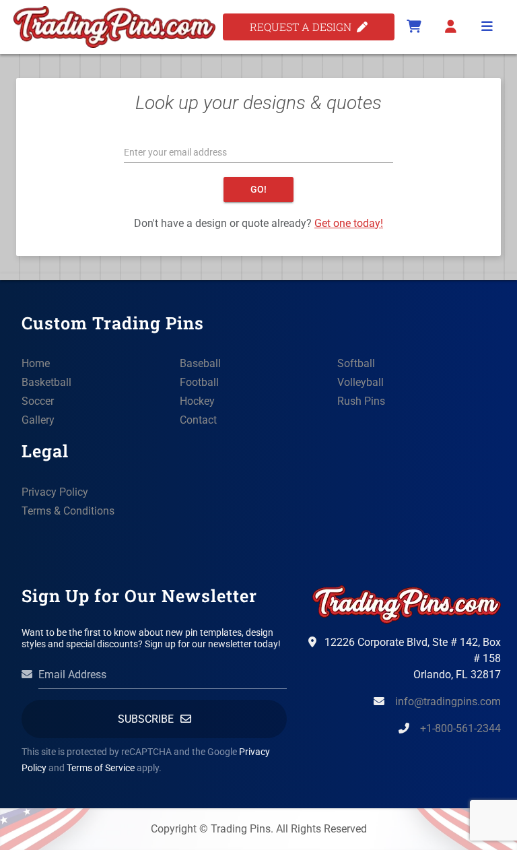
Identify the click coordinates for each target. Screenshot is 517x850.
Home (36, 363)
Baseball (200, 363)
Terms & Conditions (68, 510)
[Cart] (414, 27)
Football (199, 382)
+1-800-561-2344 (460, 728)
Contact (198, 420)
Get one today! (348, 223)
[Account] (450, 27)
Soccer (38, 401)
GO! (258, 189)
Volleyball (360, 382)
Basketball (46, 382)
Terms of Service (101, 767)
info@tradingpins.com (448, 701)
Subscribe (146, 719)
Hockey (197, 401)
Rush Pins (361, 401)
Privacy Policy (55, 492)
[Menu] (487, 27)
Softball (356, 363)
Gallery (38, 420)
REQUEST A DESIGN (303, 27)
